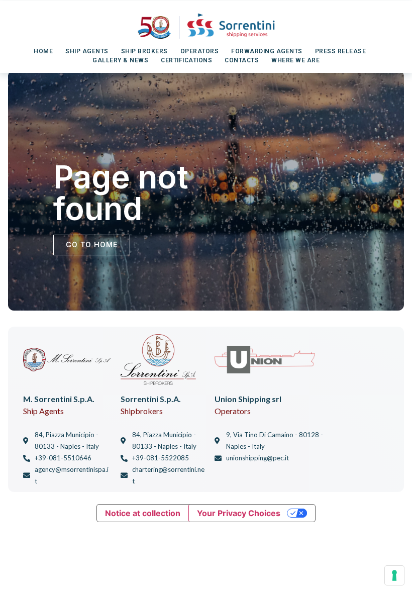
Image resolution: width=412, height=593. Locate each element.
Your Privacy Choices (238, 513)
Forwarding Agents (266, 51)
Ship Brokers (144, 51)
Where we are (295, 60)
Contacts (242, 60)
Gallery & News (120, 60)
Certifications (186, 60)
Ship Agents (87, 51)
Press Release (340, 51)
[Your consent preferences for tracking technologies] (394, 575)
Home (43, 51)
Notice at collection (142, 513)
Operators (199, 51)
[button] (91, 245)
